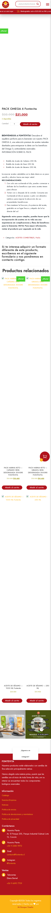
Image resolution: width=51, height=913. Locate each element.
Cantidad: (5, 123)
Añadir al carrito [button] (12, 487)
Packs (38, 237)
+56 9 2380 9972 (14, 845)
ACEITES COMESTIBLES (24, 237)
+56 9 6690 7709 (14, 883)
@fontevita (11, 863)
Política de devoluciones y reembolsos (17, 814)
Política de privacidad (10, 819)
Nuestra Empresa (9, 800)
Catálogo (5, 795)
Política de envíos (9, 809)
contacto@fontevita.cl (16, 854)
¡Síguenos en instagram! (25, 753)
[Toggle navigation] (47, 4)
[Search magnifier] (37, 4)
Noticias (5, 805)
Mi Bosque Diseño (25, 907)
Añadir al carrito (30, 124)
